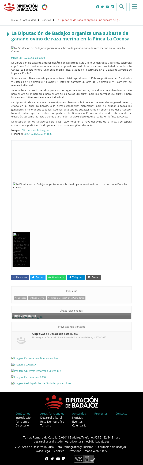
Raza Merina (38, 297)
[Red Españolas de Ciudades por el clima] (71, 383)
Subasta (21, 297)
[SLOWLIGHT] (71, 364)
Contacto (121, 414)
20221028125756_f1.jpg (37, 133)
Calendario (79, 425)
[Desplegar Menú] (134, 7)
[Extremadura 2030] (71, 377)
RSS (104, 451)
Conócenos (23, 414)
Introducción (24, 418)
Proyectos (101, 414)
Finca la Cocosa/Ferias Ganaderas (67, 297)
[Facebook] (97, 7)
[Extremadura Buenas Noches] (71, 358)
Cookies (59, 451)
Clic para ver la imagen (35, 130)
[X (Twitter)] (102, 7)
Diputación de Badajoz (111, 447)
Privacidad (74, 451)
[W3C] (84, 458)
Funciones (22, 422)
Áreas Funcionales (52, 414)
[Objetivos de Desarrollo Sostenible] (44, 7)
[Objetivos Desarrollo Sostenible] (71, 371)
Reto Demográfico (52, 422)
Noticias (46, 20)
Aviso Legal (43, 451)
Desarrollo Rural (51, 418)
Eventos (77, 422)
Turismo (45, 425)
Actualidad (29, 20)
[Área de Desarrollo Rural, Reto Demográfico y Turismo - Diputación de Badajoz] (21, 7)
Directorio (22, 425)
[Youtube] (107, 7)
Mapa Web (92, 451)
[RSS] (112, 7)
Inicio (14, 20)
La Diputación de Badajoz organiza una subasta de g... (88, 20)
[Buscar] (121, 7)
